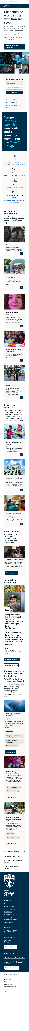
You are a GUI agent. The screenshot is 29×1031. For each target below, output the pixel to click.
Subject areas (9, 99)
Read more (9, 752)
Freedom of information (10, 986)
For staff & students (9, 906)
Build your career (10, 665)
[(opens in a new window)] (5, 957)
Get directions (9, 947)
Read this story (10, 573)
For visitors (7, 903)
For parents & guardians (10, 917)
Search (14, 92)
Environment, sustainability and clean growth (13, 736)
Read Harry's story (11, 659)
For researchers (8, 911)
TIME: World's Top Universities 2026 (14, 176)
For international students (10, 919)
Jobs (5, 991)
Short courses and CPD (12, 105)
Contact (6, 989)
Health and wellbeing (13, 791)
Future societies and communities (11, 741)
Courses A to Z (10, 97)
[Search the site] (19, 6)
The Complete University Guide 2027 (14, 187)
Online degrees (10, 107)
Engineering (9, 731)
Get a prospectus (10, 968)
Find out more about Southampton (11, 46)
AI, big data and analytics (14, 787)
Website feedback (8, 922)
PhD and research (10, 102)
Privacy (6, 981)
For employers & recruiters (10, 914)
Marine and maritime (12, 745)
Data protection (8, 984)
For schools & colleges (9, 909)
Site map (6, 977)
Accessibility (7, 979)
